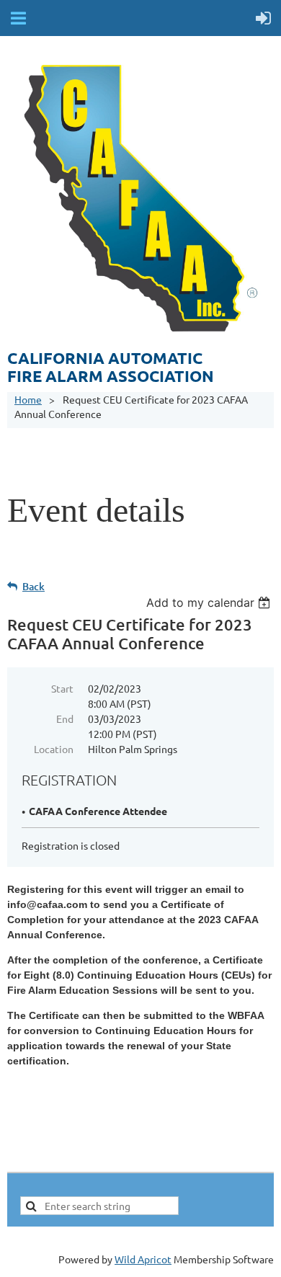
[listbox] (210, 602)
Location (53, 748)
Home (28, 399)
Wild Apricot (143, 1258)
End (64, 718)
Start (62, 688)
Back (33, 586)
